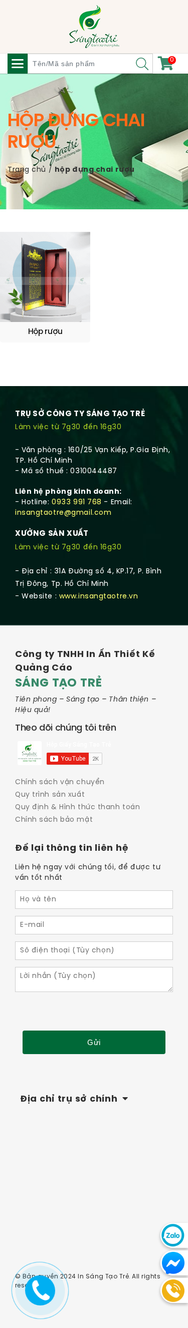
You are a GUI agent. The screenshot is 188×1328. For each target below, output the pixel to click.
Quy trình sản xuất (50, 795)
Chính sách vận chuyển (60, 782)
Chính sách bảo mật (54, 820)
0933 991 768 (77, 502)
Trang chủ (27, 170)
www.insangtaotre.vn (98, 596)
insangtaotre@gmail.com (63, 513)
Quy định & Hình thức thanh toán (77, 807)
